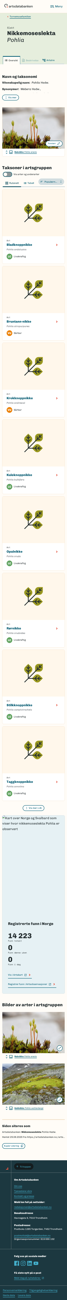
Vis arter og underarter (26, 174)
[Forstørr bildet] (60, 1048)
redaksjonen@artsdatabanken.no (33, 1207)
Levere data (24, 1295)
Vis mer (12, 97)
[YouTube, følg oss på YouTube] (35, 1263)
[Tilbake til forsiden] (18, 6)
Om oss (18, 1186)
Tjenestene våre (23, 1191)
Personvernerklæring (14, 1290)
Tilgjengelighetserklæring (43, 1290)
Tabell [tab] (31, 183)
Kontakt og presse (24, 1196)
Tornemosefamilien (20, 16)
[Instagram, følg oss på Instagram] (23, 1263)
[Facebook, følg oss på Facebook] (16, 1263)
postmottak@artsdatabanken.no (32, 1235)
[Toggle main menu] (56, 6)
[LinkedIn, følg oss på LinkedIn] (29, 1263)
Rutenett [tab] (14, 183)
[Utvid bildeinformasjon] (9, 152)
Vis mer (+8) (35, 808)
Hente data (9, 1295)
